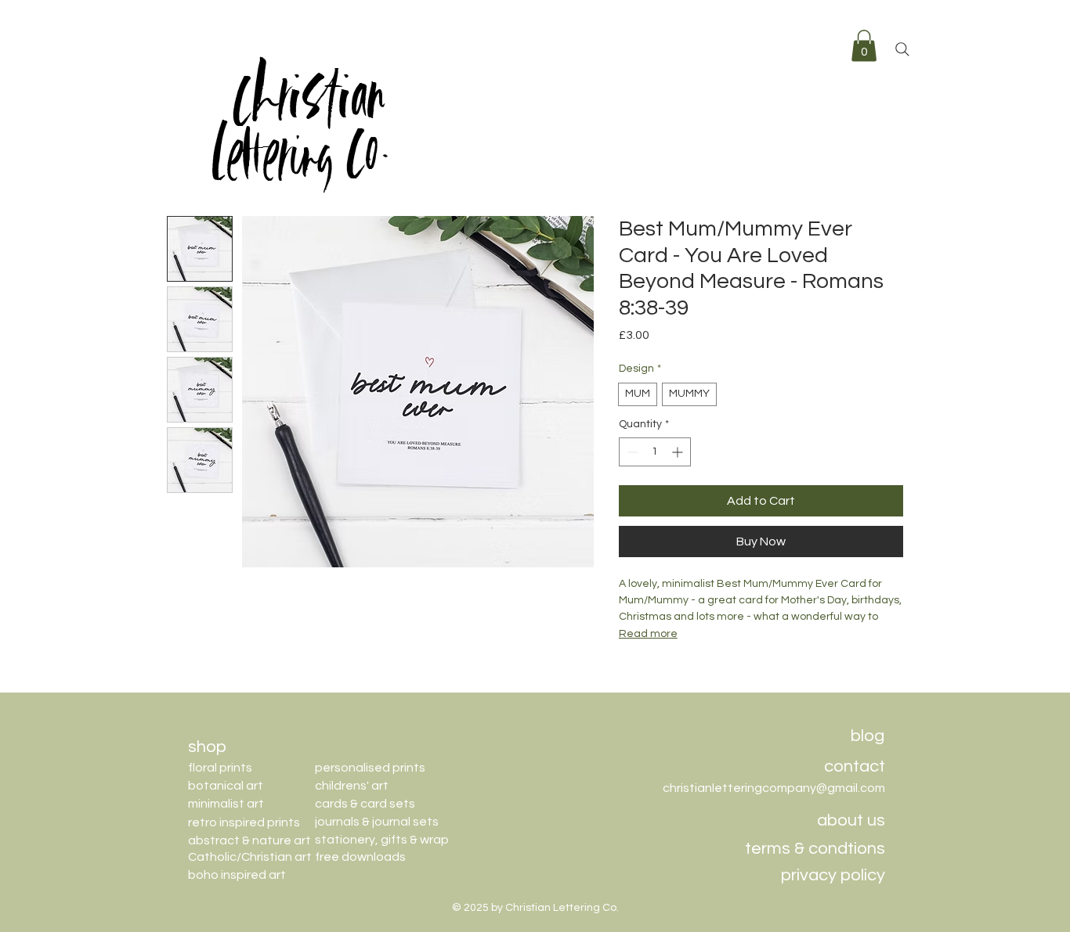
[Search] (902, 49)
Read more (648, 633)
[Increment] (679, 452)
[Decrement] (631, 452)
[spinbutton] (655, 452)
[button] (864, 46)
